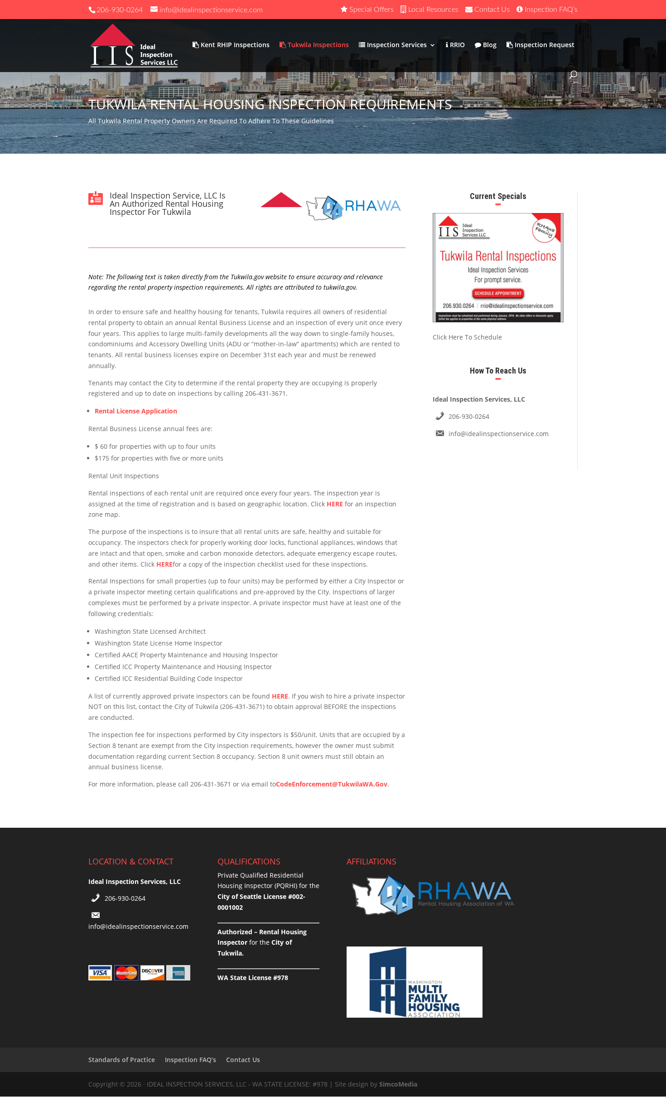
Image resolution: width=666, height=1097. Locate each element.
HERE (335, 504)
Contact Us (243, 1059)
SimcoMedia (398, 1084)
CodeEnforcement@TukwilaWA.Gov (331, 784)
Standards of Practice (121, 1059)
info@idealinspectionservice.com (499, 433)
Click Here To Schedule (467, 337)
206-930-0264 (120, 10)
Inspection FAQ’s (190, 1059)
